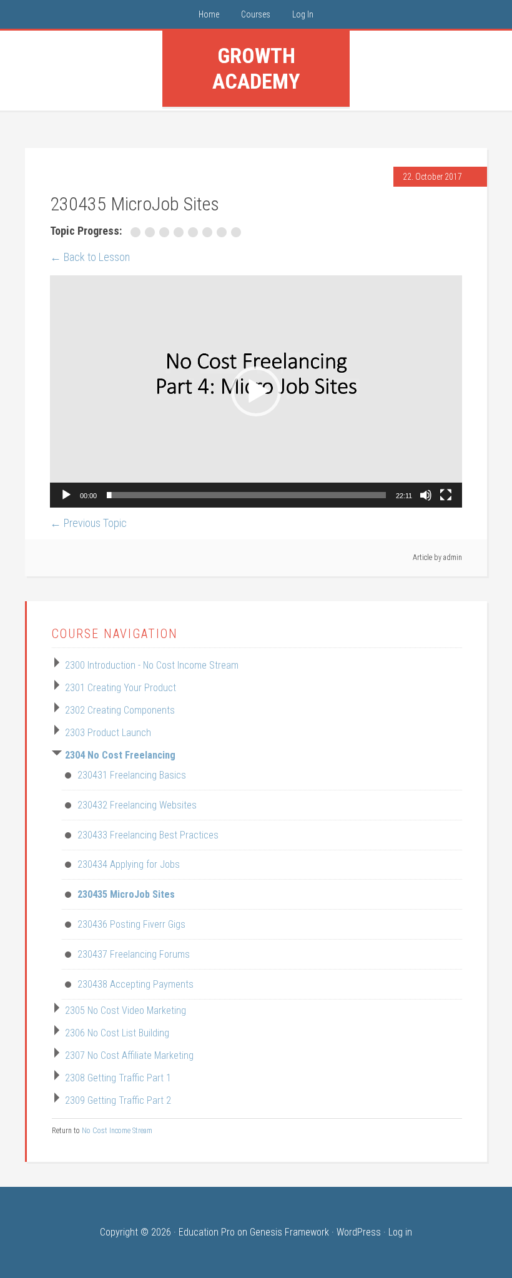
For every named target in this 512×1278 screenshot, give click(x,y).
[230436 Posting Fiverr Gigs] (209, 232)
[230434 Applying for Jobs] (181, 232)
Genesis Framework (289, 1232)
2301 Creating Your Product (120, 688)
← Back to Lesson (90, 256)
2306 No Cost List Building (117, 1033)
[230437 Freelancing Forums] (224, 232)
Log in (400, 1232)
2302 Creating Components (120, 710)
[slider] (246, 495)
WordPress (359, 1232)
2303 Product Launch (108, 733)
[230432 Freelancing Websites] (152, 232)
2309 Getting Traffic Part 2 (118, 1100)
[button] (256, 391)
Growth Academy (256, 68)
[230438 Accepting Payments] (237, 232)
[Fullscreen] (446, 495)
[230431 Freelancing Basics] (137, 232)
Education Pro (207, 1232)
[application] (256, 391)
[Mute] (426, 495)
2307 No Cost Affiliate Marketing (129, 1055)
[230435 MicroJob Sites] (195, 232)
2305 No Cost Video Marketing (125, 1010)
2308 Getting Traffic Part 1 (118, 1078)
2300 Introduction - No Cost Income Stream (152, 665)
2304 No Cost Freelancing (120, 755)
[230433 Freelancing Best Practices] (166, 232)
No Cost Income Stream (117, 1130)
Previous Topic (88, 522)
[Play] (66, 495)
